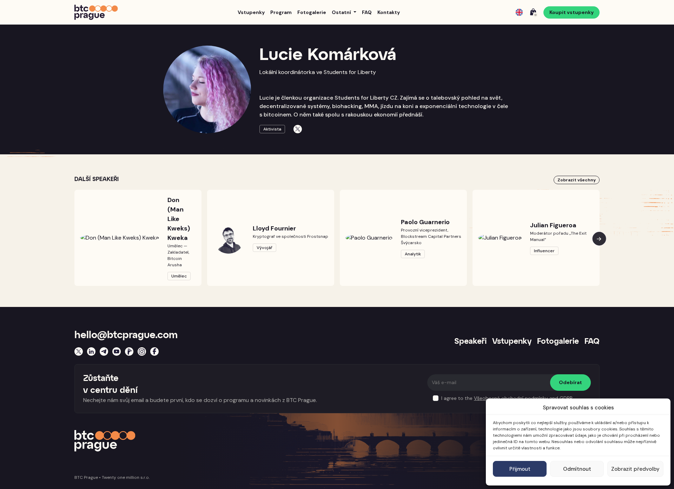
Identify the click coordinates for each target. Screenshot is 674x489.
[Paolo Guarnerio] (369, 237)
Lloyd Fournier (274, 228)
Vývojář (264, 247)
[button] (599, 239)
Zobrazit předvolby (635, 469)
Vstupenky (251, 12)
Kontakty (388, 12)
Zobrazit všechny (576, 180)
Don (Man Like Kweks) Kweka (178, 219)
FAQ (367, 12)
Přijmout (519, 469)
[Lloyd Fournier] (229, 238)
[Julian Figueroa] (500, 237)
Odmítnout (577, 469)
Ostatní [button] (342, 12)
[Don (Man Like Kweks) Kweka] (119, 237)
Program (281, 12)
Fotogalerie (311, 12)
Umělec (179, 276)
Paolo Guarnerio (425, 222)
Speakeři (470, 342)
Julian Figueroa (553, 225)
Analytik (413, 254)
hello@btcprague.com (126, 335)
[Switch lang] (519, 12)
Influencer (544, 251)
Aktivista (272, 129)
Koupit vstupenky (571, 12)
